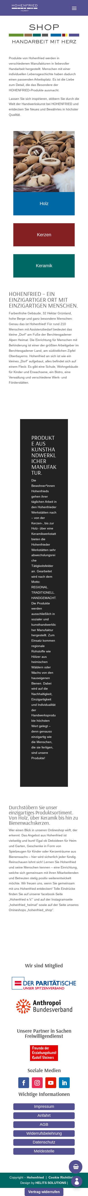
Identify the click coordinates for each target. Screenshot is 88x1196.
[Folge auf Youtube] (50, 1082)
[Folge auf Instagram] (37, 1082)
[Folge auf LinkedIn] (64, 1082)
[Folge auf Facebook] (23, 1082)
